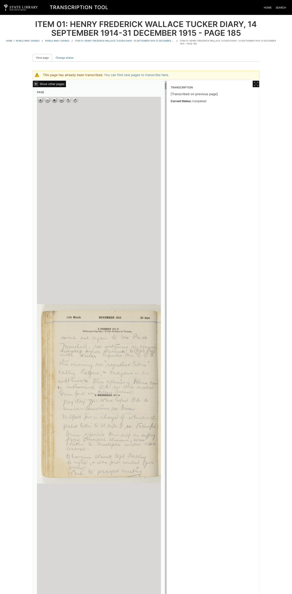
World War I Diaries (28, 40)
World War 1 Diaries (57, 40)
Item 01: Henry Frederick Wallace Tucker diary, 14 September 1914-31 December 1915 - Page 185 (228, 42)
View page (44, 57)
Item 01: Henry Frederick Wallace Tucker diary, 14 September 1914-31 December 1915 (124, 40)
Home (268, 7)
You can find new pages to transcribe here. (136, 75)
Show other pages (52, 84)
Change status (64, 57)
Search (281, 7)
